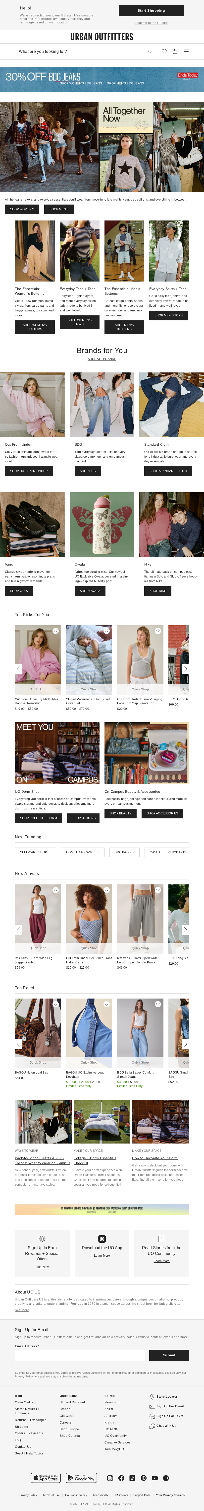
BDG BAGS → (124, 852)
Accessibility (100, 1495)
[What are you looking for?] (150, 51)
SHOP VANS (19, 591)
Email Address (26, 1346)
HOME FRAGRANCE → (82, 852)
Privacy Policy (28, 1495)
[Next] (184, 668)
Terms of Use (51, 1495)
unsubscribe (64, 1376)
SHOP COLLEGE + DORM (38, 818)
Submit (169, 1355)
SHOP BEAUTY (120, 813)
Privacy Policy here (27, 1376)
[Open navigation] (186, 51)
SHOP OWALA (90, 591)
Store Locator (167, 1396)
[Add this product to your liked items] (55, 631)
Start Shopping (151, 10)
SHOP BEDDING (84, 818)
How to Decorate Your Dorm (155, 1158)
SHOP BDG (88, 471)
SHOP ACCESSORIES (162, 813)
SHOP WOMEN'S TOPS (80, 322)
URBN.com (121, 1495)
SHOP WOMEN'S (22, 209)
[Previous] (19, 668)
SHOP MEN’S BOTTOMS (124, 327)
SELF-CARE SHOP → (35, 852)
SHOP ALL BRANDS (102, 359)
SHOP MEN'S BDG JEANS (125, 83)
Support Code (142, 1495)
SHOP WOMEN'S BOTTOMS (35, 327)
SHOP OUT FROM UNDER (29, 471)
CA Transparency (76, 1495)
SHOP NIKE (158, 591)
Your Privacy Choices (170, 1495)
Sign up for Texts (170, 1416)
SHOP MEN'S (59, 209)
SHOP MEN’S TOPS (168, 315)
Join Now (42, 1267)
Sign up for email (170, 1406)
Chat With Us (166, 1426)
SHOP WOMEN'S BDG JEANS (81, 83)
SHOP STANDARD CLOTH (168, 471)
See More (22, 1310)
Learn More (102, 1255)
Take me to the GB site (151, 23)
